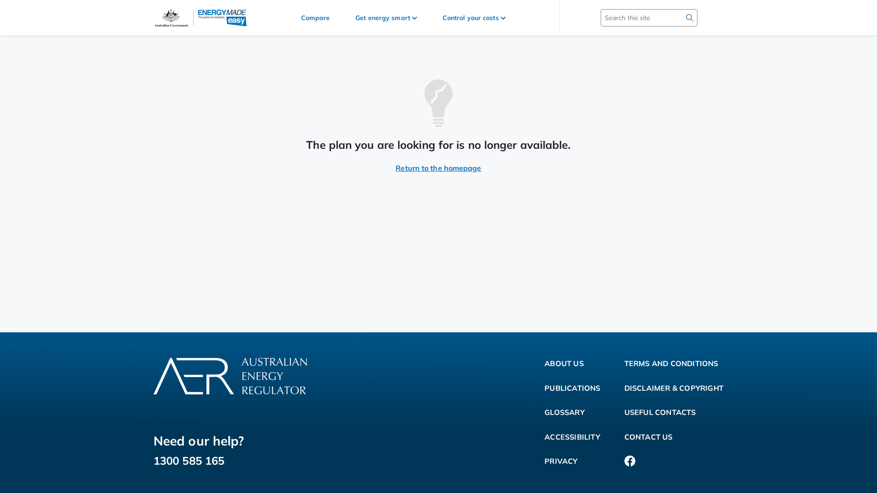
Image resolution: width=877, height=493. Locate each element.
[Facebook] (629, 461)
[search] (689, 17)
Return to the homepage (438, 168)
